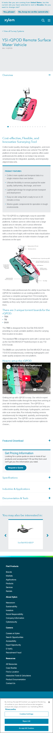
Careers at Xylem (13, 633)
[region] (26, 715)
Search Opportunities (14, 637)
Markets (9, 576)
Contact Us (10, 683)
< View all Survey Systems (13, 31)
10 (30, 126)
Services (9, 587)
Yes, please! (9, 12)
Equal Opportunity (13, 645)
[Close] (49, 702)
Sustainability (11, 606)
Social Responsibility (14, 614)
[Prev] (6, 536)
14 (40, 126)
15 (42, 126)
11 (32, 126)
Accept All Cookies (26, 728)
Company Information (15, 618)
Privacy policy (10, 709)
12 (35, 126)
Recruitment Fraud (13, 652)
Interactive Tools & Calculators (18, 675)
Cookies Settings (26, 714)
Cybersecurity (11, 622)
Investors (9, 610)
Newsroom (10, 602)
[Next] (47, 536)
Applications (11, 579)
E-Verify (9, 649)
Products (9, 583)
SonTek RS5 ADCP (25, 542)
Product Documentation (16, 679)
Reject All (26, 721)
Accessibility (11, 641)
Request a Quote (15, 467)
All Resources (11, 664)
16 (45, 126)
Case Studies (11, 668)
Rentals (9, 591)
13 (37, 126)
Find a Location (12, 672)
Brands (9, 572)
